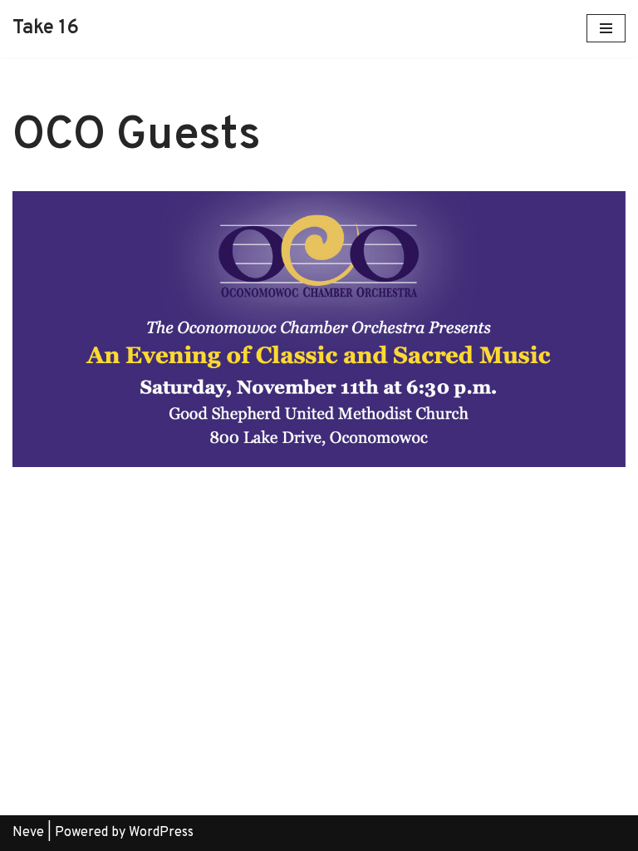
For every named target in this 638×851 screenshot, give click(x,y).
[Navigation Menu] (606, 28)
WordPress (161, 832)
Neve (28, 832)
